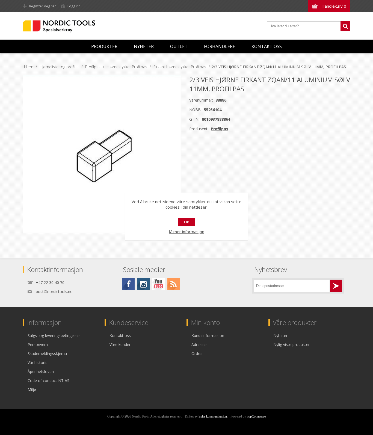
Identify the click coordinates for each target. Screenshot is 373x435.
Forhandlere (219, 46)
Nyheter (144, 46)
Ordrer (197, 353)
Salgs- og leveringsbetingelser (54, 335)
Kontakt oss (266, 46)
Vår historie (38, 362)
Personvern (38, 344)
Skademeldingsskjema (47, 353)
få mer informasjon (186, 231)
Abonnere (336, 286)
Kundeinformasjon (207, 335)
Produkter (104, 46)
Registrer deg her (42, 6)
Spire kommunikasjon (213, 416)
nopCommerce (256, 416)
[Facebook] (128, 284)
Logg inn (74, 6)
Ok (186, 222)
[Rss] (173, 284)
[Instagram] (143, 284)
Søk (345, 26)
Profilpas (219, 128)
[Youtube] (158, 284)
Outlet (179, 46)
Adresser (199, 344)
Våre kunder (120, 344)
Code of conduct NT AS (48, 380)
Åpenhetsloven (41, 371)
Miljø (32, 389)
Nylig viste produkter (291, 344)
